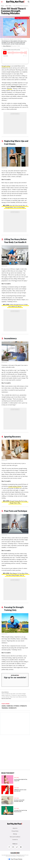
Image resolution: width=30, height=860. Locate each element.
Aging (4, 706)
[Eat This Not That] (15, 675)
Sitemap (15, 834)
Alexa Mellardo (7, 46)
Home (2, 5)
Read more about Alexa (6, 698)
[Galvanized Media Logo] (15, 852)
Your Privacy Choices (16, 859)
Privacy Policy (15, 831)
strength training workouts (14, 486)
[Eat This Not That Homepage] (15, 1)
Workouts (12, 708)
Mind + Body (8, 5)
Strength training (6, 66)
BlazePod (9, 88)
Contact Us (15, 839)
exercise (10, 706)
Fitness (16, 706)
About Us (15, 828)
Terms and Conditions (15, 836)
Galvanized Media (11, 855)
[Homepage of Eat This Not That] (15, 823)
